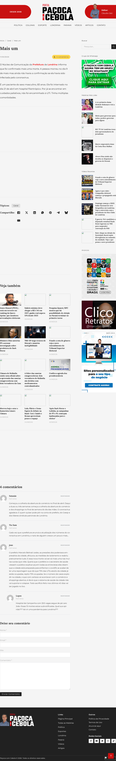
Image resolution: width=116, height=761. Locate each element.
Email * (3, 640)
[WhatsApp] (42, 212)
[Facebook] (18, 212)
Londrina (55, 25)
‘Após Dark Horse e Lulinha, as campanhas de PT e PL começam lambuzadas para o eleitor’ (59, 413)
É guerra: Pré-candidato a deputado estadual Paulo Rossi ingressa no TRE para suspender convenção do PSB (105, 223)
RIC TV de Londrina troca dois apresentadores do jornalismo (105, 131)
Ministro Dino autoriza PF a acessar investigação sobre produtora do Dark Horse (10, 345)
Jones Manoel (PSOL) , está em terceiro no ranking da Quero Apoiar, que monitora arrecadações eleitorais (10, 313)
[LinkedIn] (34, 212)
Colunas (30, 25)
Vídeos (78, 25)
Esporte (42, 25)
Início (2, 41)
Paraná (67, 25)
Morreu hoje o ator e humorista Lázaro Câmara (9, 411)
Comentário (6, 660)
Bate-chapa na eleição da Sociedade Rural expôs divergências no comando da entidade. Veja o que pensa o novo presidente (105, 237)
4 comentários (62, 57)
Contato (101, 25)
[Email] (18, 220)
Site (2, 650)
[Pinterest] (50, 212)
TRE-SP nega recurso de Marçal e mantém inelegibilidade (35, 343)
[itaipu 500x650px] (99, 276)
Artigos (89, 25)
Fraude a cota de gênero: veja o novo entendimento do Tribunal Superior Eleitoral (59, 345)
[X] (26, 212)
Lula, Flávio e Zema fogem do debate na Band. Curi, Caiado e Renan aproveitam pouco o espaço (33, 413)
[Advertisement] (35, 129)
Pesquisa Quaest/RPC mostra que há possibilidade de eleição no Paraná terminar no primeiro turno (59, 313)
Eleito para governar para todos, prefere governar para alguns (105, 118)
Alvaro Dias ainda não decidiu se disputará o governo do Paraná (104, 158)
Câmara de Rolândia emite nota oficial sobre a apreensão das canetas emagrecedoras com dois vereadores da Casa (10, 378)
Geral (9, 41)
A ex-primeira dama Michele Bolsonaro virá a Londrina (105, 104)
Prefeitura (38, 64)
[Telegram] (58, 212)
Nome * (3, 630)
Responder (65, 496)
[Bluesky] (66, 212)
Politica (18, 25)
